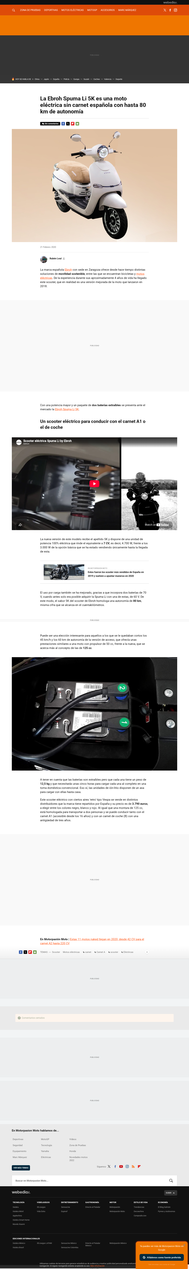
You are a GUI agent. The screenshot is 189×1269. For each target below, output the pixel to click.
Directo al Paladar (92, 1207)
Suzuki (86, 79)
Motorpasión (115, 1207)
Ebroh (68, 269)
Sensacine (65, 1207)
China (37, 79)
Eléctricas (128, 952)
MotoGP (92, 10)
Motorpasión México (118, 1243)
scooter (114, 952)
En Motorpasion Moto (97, 568)
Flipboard (72, 123)
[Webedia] (170, 2)
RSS (133, 1166)
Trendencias (139, 1207)
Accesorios (108, 10)
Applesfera (17, 1216)
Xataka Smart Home (21, 1220)
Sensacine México (68, 1243)
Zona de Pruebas (30, 10)
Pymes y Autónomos (166, 1211)
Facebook (170, 10)
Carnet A (101, 952)
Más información (97, 1266)
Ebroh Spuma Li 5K (67, 409)
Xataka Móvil (18, 1211)
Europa (76, 79)
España (56, 79)
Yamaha (45, 1151)
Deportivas (51, 10)
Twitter (165, 10)
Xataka (16, 1207)
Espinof (64, 1211)
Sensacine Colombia (69, 1247)
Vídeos (72, 1139)
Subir (168, 1193)
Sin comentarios (51, 124)
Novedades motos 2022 (78, 1159)
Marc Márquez (127, 10)
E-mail (77, 123)
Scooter (56, 952)
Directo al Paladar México (92, 1244)
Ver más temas (20, 1168)
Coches (96, 79)
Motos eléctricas (72, 10)
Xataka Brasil (18, 1247)
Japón (46, 79)
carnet (88, 952)
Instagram (175, 10)
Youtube (121, 1166)
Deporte (119, 79)
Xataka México (19, 1243)
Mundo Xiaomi (19, 1224)
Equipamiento (19, 1151)
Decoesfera (139, 1211)
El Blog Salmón (164, 1207)
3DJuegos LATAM (44, 1243)
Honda (72, 1151)
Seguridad (17, 1145)
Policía (66, 79)
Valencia (107, 79)
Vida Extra (41, 1211)
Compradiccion (140, 1216)
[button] (57, 258)
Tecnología (46, 1145)
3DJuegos (41, 1207)
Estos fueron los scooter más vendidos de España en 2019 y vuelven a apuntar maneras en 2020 (116, 574)
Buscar (171, 1180)
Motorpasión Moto (117, 1211)
